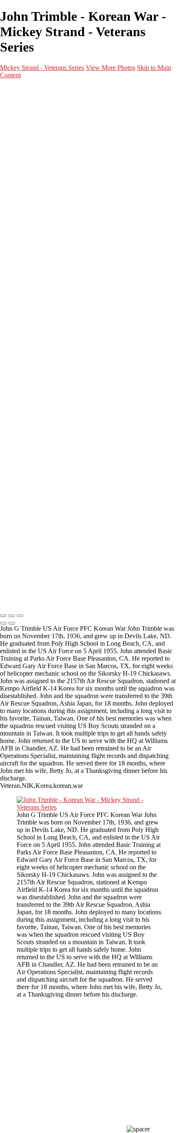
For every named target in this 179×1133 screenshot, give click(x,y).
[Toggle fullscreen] (11, 616)
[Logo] (45, 598)
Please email (20, 402)
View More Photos (110, 67)
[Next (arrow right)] (11, 623)
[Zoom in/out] (20, 616)
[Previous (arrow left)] (3, 623)
